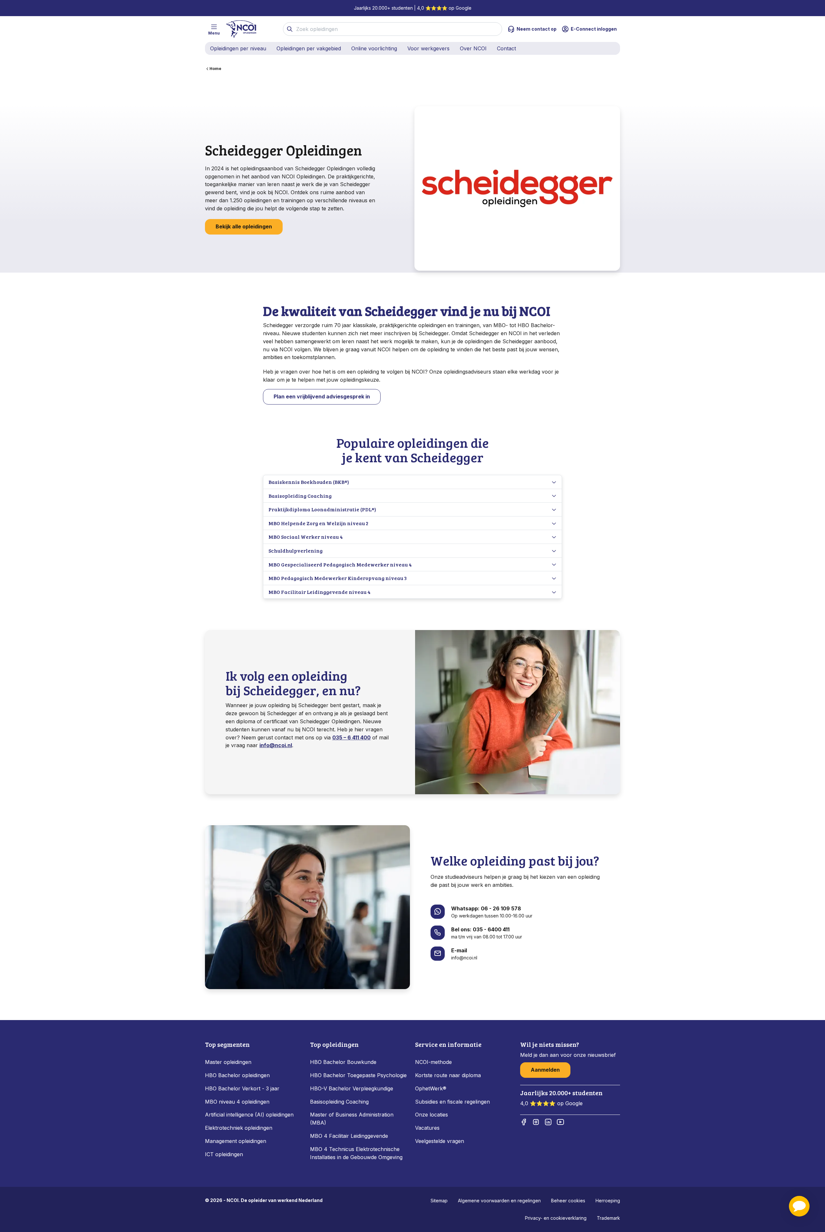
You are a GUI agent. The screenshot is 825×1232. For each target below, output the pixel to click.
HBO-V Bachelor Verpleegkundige (351, 1088)
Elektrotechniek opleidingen (238, 1128)
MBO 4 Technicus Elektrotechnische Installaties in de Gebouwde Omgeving (357, 1153)
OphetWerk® (430, 1088)
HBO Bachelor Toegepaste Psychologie (358, 1075)
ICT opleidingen (224, 1154)
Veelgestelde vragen (439, 1141)
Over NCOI (473, 48)
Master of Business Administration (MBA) (351, 1118)
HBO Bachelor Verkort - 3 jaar (242, 1088)
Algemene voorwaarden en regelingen (499, 1200)
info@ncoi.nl (275, 745)
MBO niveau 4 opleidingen (237, 1101)
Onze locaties (431, 1114)
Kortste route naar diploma (448, 1075)
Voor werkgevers (428, 48)
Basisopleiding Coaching (339, 1101)
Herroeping (608, 1200)
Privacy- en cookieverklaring (556, 1218)
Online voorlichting (374, 48)
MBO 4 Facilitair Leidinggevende (349, 1136)
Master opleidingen (228, 1062)
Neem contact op (537, 29)
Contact (506, 48)
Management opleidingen (235, 1141)
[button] (799, 1206)
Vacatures (427, 1128)
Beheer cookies (568, 1200)
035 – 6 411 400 (351, 737)
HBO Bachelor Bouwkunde (343, 1062)
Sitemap (439, 1200)
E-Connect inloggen (594, 29)
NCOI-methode (433, 1062)
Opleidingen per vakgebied (309, 48)
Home (215, 68)
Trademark (608, 1218)
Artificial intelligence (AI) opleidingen (249, 1114)
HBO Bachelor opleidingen (237, 1075)
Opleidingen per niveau (238, 48)
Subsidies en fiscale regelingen (452, 1101)
